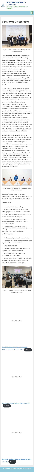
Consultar (16, 403)
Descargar (27, 349)
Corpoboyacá (27, 468)
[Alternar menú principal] (31, 12)
